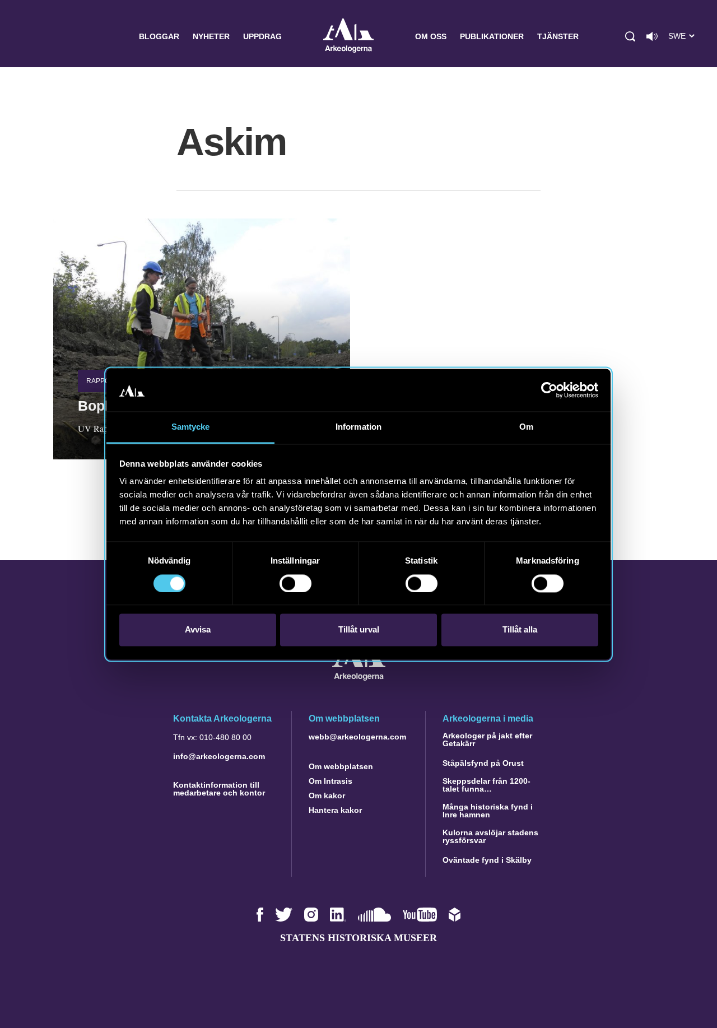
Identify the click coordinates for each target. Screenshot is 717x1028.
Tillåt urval (358, 630)
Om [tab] (526, 427)
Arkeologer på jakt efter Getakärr (487, 739)
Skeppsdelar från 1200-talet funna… (486, 785)
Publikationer (492, 36)
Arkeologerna (348, 36)
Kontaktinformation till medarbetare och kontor (219, 789)
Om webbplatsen (341, 766)
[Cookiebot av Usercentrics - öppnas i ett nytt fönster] (549, 390)
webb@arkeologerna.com (357, 737)
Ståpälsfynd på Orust (483, 763)
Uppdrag (262, 36)
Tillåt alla (519, 630)
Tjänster (558, 36)
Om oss (430, 36)
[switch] (295, 583)
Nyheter (211, 36)
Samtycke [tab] (190, 427)
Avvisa (198, 630)
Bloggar (159, 36)
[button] (630, 36)
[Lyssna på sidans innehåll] (652, 36)
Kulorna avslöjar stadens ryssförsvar (490, 836)
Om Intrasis (330, 781)
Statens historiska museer (358, 937)
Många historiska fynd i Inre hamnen (488, 810)
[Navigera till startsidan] (358, 677)
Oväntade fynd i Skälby (487, 860)
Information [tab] (358, 427)
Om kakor (327, 795)
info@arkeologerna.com (219, 756)
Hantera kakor (335, 810)
